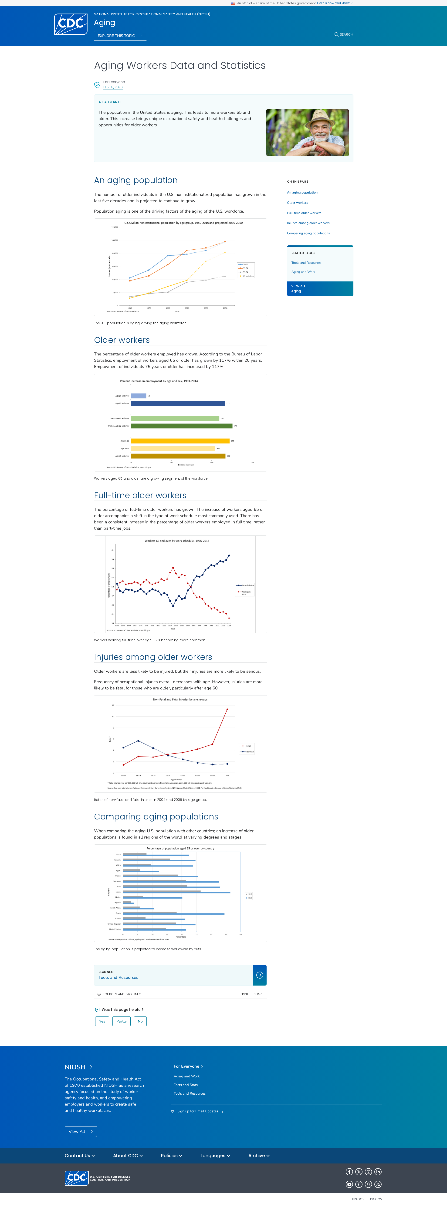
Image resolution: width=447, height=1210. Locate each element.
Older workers (297, 203)
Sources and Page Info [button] (122, 994)
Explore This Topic (117, 35)
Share (258, 994)
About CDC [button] (126, 1156)
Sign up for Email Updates (197, 1111)
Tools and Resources (306, 263)
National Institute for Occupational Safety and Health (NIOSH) (152, 14)
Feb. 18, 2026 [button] (113, 87)
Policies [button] (170, 1156)
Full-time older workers (304, 213)
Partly (121, 1021)
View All (77, 1131)
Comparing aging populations (308, 233)
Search (346, 34)
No (140, 1021)
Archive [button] (257, 1156)
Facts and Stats (186, 1085)
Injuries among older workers (308, 223)
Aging (104, 22)
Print (244, 994)
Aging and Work (303, 272)
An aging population (302, 193)
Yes (102, 1021)
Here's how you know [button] (334, 3)
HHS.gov (358, 1199)
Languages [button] (214, 1156)
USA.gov (375, 1199)
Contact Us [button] (78, 1156)
